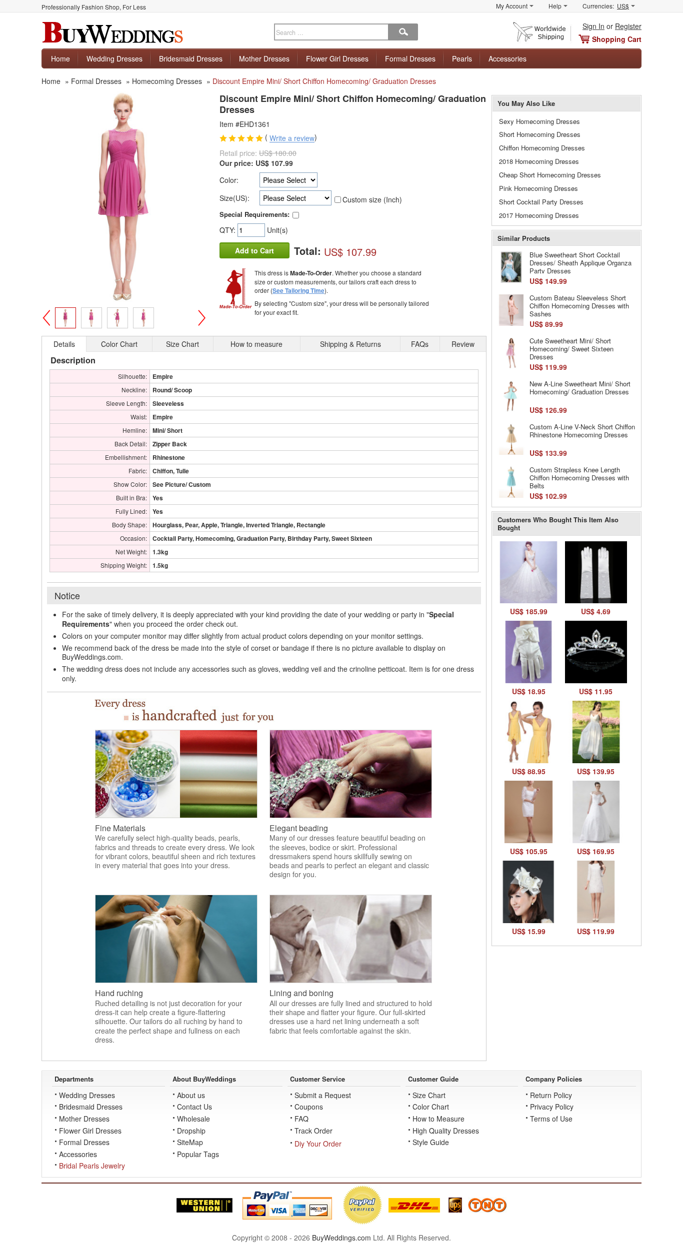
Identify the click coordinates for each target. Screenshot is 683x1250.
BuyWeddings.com (341, 1238)
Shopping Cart (617, 39)
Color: (229, 180)
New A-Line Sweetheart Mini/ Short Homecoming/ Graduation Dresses (580, 387)
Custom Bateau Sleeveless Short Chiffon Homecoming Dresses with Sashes (579, 305)
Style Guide (430, 1142)
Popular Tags (198, 1154)
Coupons (308, 1107)
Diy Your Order (318, 1144)
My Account (512, 5)
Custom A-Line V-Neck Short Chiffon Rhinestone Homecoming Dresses (582, 430)
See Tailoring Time (298, 290)
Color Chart (430, 1107)
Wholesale (193, 1119)
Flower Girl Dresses (337, 58)
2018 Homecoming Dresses (539, 161)
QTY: (229, 230)
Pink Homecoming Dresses (538, 188)
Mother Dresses (264, 58)
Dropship (191, 1131)
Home (60, 58)
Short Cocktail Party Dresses (541, 201)
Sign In (593, 26)
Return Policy (551, 1095)
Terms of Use (551, 1119)
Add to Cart (254, 250)
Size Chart (429, 1095)
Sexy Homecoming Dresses (539, 121)
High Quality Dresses (445, 1131)
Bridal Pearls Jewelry (92, 1166)
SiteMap (190, 1142)
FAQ (301, 1119)
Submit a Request (322, 1095)
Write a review (292, 138)
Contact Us (194, 1107)
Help (555, 5)
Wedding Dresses (114, 58)
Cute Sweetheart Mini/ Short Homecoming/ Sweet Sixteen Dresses (572, 348)
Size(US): (235, 198)
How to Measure (438, 1119)
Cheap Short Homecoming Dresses (550, 174)
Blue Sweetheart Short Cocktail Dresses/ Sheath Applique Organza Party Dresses (581, 262)
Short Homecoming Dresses (539, 134)
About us (191, 1095)
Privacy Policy (552, 1107)
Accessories (507, 58)
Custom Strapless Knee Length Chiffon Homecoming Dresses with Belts (579, 477)
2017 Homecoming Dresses (539, 215)
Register (628, 26)
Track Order (313, 1131)
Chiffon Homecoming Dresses (542, 147)
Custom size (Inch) (372, 199)
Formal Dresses (410, 58)
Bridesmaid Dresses (190, 58)
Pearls (462, 58)
